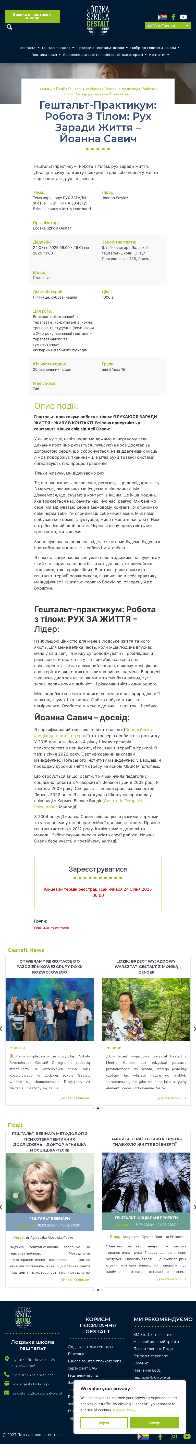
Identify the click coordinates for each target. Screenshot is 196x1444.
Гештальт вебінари (49, 1218)
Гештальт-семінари (51, 927)
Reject (104, 1423)
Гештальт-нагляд (83, 1375)
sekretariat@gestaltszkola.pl (37, 1393)
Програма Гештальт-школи (100, 48)
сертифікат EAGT (83, 1368)
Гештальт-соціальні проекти (146, 1218)
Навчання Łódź (147, 1370)
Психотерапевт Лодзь (153, 1349)
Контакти (157, 55)
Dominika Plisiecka (169, 1237)
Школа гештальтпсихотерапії (94, 1361)
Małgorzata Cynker (138, 1237)
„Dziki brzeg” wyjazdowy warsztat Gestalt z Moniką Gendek (146, 967)
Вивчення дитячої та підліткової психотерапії (103, 55)
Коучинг (140, 1363)
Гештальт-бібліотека (151, 1377)
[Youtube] (183, 17)
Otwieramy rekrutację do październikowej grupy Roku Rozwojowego (50, 967)
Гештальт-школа (56, 48)
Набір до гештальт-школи (153, 48)
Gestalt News (26, 950)
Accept (154, 1423)
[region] (130, 1407)
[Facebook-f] (173, 17)
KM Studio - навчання (152, 1334)
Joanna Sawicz (115, 198)
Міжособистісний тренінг (156, 1341)
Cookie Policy (124, 1410)
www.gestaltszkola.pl (31, 1384)
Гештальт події (44, 55)
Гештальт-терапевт (150, 1356)
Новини (17, 1047)
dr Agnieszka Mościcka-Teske (50, 1237)
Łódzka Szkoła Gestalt (52, 228)
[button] (168, 25)
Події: (15, 1125)
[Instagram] (173, 1436)
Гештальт (28, 48)
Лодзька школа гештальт (91, 1347)
